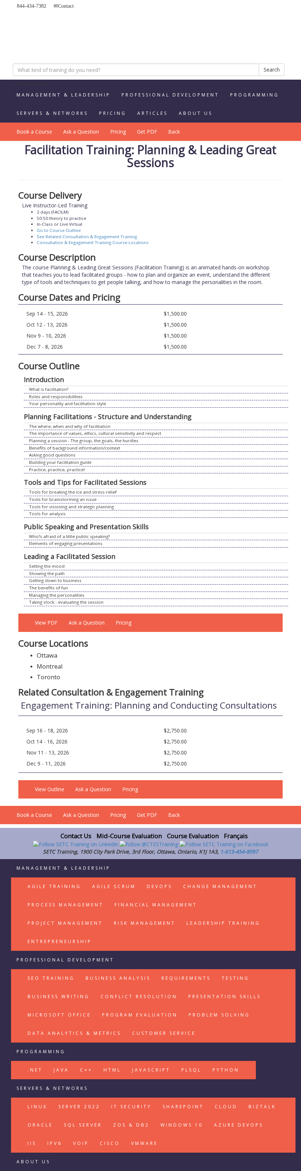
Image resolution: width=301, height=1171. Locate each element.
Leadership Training (223, 923)
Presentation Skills (224, 996)
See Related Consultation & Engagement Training (87, 236)
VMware (144, 1143)
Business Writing (59, 996)
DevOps (159, 886)
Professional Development (170, 95)
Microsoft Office (59, 1015)
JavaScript (151, 1070)
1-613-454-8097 (239, 851)
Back (174, 131)
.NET (35, 1070)
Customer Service (164, 1033)
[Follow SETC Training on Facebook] (223, 843)
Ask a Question (81, 131)
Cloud (226, 1106)
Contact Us (76, 836)
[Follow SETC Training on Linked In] (76, 843)
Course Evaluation (193, 836)
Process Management (66, 905)
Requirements (186, 978)
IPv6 (54, 1143)
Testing (235, 978)
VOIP (81, 1143)
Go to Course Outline (59, 230)
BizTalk (262, 1106)
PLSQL (191, 1070)
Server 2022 (79, 1106)
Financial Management (156, 905)
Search (272, 69)
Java (61, 1070)
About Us (196, 113)
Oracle (40, 1125)
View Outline (49, 789)
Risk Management (144, 923)
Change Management (220, 886)
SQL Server (83, 1125)
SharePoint (183, 1106)
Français (236, 836)
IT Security (131, 1106)
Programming (254, 95)
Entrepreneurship (60, 941)
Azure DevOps (238, 1125)
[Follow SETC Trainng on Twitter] (149, 843)
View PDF (46, 622)
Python (226, 1070)
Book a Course (34, 131)
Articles (152, 113)
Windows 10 (181, 1125)
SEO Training (51, 978)
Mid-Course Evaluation (129, 836)
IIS (32, 1143)
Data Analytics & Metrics (74, 1033)
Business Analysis (118, 978)
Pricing (112, 113)
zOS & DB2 (131, 1125)
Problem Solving (219, 1015)
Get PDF (147, 131)
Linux (37, 1106)
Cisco (110, 1143)
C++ (86, 1070)
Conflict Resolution (139, 996)
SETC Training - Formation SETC (49, 27)
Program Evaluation (140, 1015)
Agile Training (54, 886)
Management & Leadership (63, 95)
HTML (112, 1070)
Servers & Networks (52, 113)
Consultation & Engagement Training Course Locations (93, 242)
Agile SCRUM (114, 886)
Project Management (65, 923)
